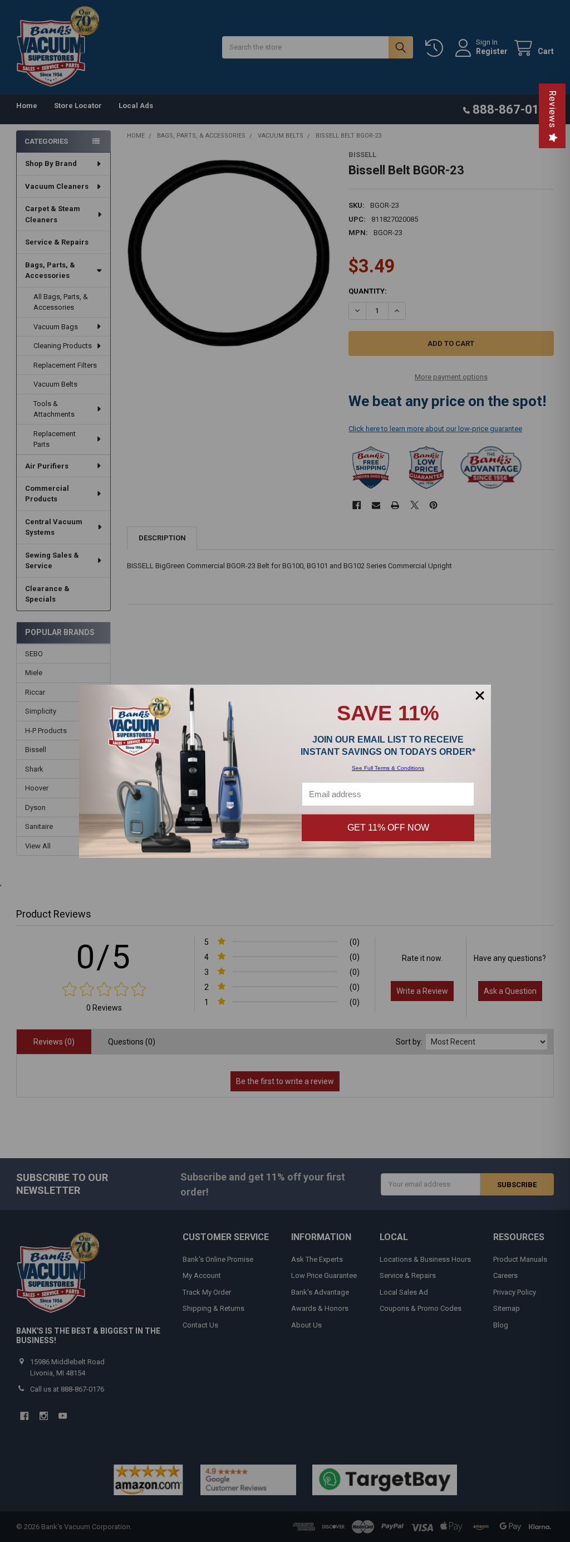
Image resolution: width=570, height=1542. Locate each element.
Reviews (552, 109)
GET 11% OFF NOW (388, 827)
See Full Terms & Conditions (388, 768)
